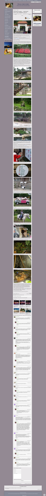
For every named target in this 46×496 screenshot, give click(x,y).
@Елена (17, 361)
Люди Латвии (20, 0)
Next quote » (39, 489)
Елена (16, 352)
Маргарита (17, 327)
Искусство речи (7, 33)
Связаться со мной (15, 0)
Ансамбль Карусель (7, 11)
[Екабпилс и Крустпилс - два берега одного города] (22, 310)
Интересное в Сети (7, 17)
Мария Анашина (17, 316)
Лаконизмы (6, 22)
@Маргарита (18, 333)
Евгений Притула (17, 457)
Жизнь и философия (23, 4)
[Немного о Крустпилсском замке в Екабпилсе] (16, 310)
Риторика (6, 31)
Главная (6, 0)
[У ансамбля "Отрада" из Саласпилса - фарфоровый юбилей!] (28, 310)
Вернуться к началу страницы (28, 483)
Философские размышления (7, 36)
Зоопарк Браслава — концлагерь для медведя (26, 14)
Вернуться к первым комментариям (17, 483)
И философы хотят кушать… (30, 0)
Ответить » (17, 320)
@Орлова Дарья (18, 400)
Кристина (28, 17)
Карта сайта (36, 0)
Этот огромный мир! (7, 38)
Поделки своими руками (8, 28)
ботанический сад (17, 38)
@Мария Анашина (18, 323)
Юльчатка (17, 337)
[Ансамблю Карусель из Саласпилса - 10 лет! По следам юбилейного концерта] (28, 302)
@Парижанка (18, 410)
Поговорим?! (6, 25)
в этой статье (25, 145)
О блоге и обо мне (10, 0)
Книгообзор (6, 20)
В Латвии (6, 9)
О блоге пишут (24, 0)
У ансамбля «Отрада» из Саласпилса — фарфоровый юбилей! (28, 313)
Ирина (16, 372)
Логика (6, 23)
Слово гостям (6, 34)
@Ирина (17, 378)
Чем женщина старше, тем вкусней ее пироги (18, 14)
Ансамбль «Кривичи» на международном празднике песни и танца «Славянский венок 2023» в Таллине (22, 306)
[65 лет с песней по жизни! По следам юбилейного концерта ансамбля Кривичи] (16, 302)
